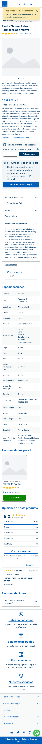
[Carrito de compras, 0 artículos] (31, 4)
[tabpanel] (21, 57)
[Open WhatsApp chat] (36, 733)
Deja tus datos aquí (21, 184)
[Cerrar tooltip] (36, 10)
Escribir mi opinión (22, 551)
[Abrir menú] (37, 4)
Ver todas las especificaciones (15, 137)
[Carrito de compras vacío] (31, 4)
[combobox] (31, 565)
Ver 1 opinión (25, 33)
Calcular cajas (29, 154)
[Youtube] (12, 732)
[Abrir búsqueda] (18, 4)
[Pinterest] (30, 732)
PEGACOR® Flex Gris (12, 484)
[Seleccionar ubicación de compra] (25, 4)
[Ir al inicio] (4, 4)
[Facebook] (18, 732)
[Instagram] (24, 732)
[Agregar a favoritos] (36, 20)
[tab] (18, 78)
